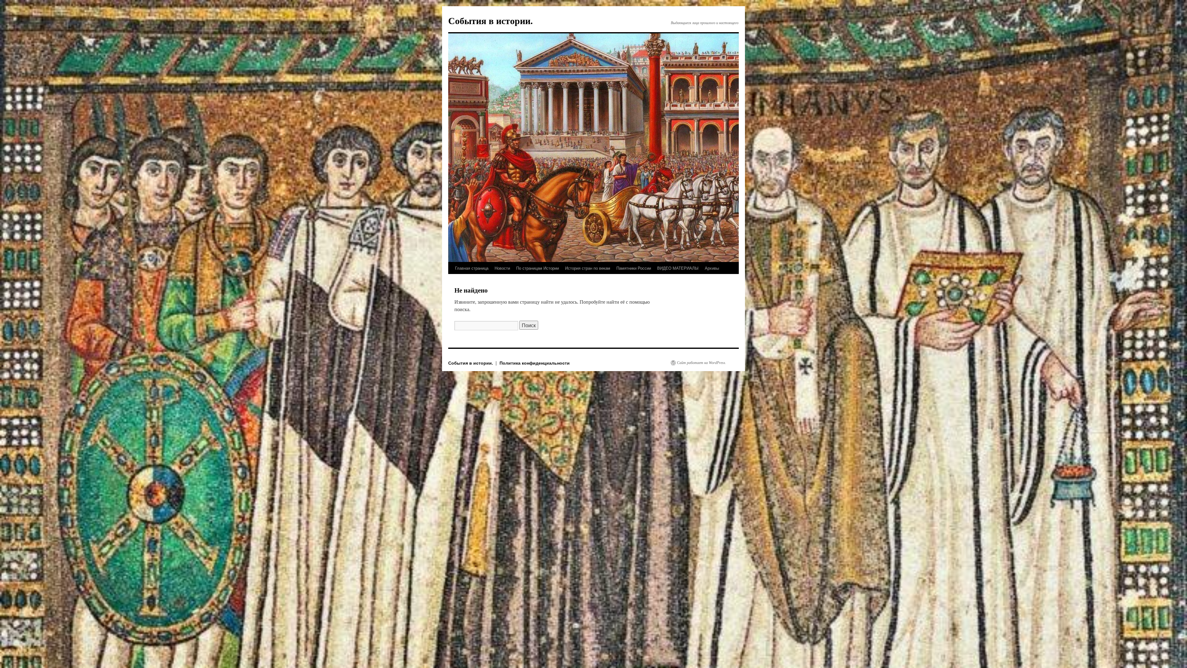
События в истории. (490, 21)
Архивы (712, 268)
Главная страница (471, 268)
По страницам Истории (537, 268)
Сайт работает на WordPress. (701, 363)
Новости (502, 268)
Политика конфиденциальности (535, 363)
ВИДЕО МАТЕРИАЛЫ (678, 268)
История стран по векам (587, 268)
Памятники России (633, 268)
